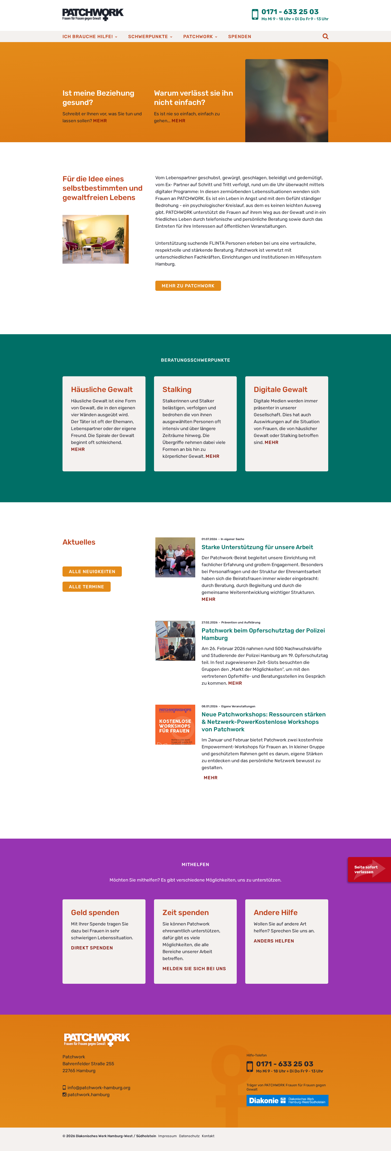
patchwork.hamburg (86, 1094)
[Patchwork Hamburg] (93, 15)
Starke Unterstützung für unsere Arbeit (257, 547)
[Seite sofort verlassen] (368, 871)
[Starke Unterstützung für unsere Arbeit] (175, 557)
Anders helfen (274, 941)
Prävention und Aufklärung (240, 622)
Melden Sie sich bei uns (194, 968)
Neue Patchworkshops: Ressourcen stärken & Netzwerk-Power (264, 722)
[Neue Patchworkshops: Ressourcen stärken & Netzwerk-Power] (175, 725)
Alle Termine (86, 586)
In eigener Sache (232, 539)
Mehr (78, 449)
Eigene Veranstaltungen (238, 706)
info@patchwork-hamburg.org (96, 1087)
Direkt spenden (92, 947)
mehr (100, 120)
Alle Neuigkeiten (92, 571)
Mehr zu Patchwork (188, 285)
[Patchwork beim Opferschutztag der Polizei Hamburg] (175, 641)
